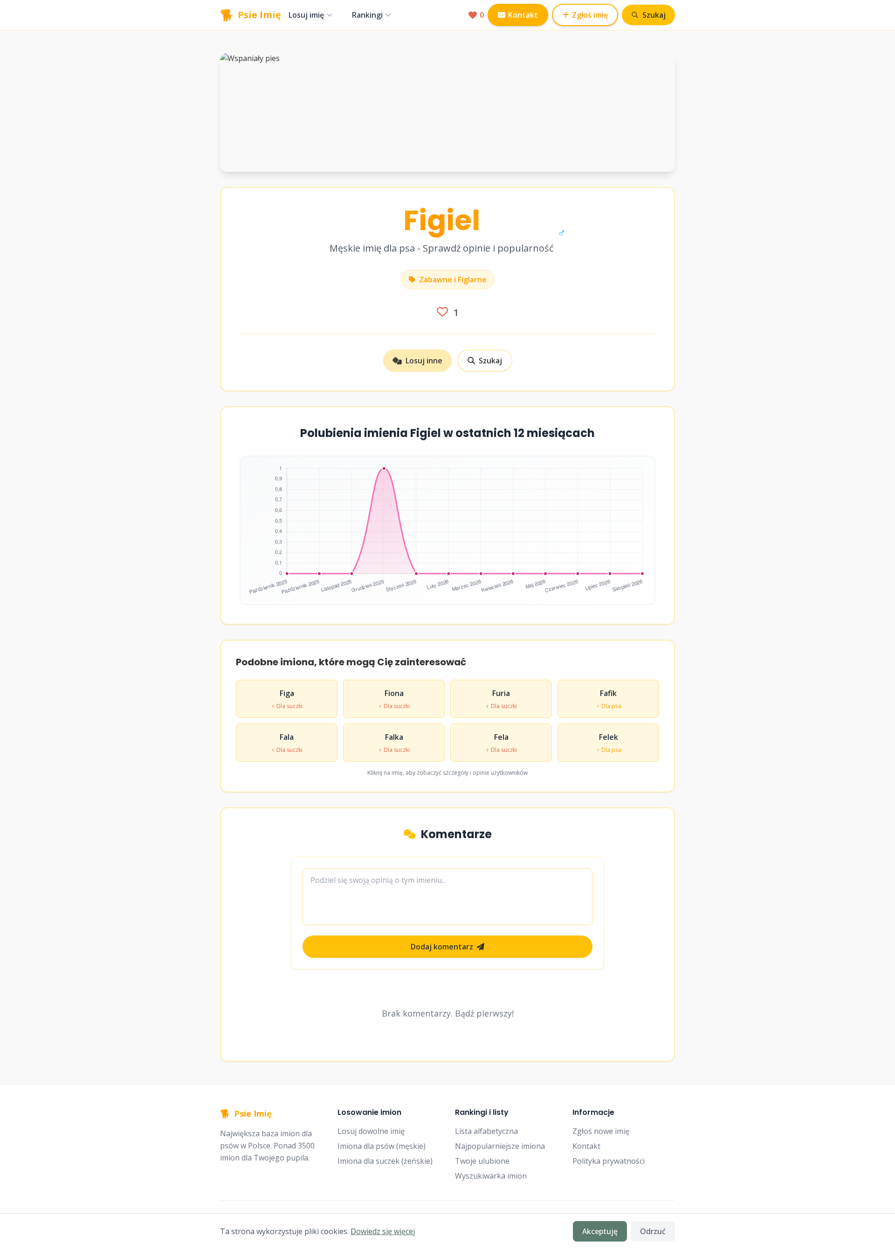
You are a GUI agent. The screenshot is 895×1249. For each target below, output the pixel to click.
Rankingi (367, 15)
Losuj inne (424, 360)
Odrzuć (653, 1231)
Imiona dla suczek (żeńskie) (385, 1161)
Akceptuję (600, 1231)
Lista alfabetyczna (486, 1131)
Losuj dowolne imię (371, 1131)
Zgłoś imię (590, 15)
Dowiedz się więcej (383, 1231)
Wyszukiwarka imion (491, 1176)
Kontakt (523, 15)
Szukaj (490, 360)
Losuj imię (306, 15)
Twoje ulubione (482, 1161)
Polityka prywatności (608, 1161)
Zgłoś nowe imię (600, 1131)
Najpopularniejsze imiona (500, 1146)
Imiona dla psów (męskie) (381, 1146)
